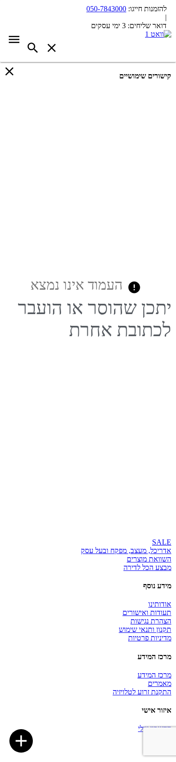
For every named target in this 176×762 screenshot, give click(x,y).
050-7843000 (106, 9)
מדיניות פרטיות (149, 638)
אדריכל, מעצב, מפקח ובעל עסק (126, 550)
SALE (161, 542)
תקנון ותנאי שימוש (145, 629)
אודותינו (159, 604)
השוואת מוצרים (149, 559)
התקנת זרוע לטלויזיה (142, 692)
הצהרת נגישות (150, 621)
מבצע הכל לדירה (147, 567)
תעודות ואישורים (146, 612)
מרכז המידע (154, 675)
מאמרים (159, 683)
